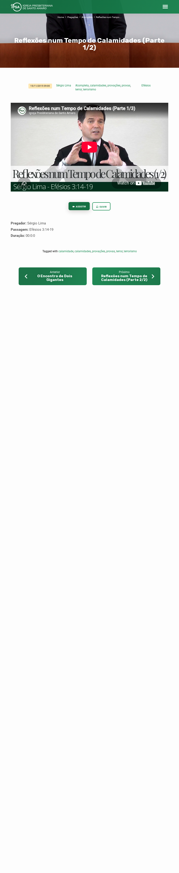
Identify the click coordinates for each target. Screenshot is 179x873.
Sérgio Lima (63, 85)
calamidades (98, 85)
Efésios (146, 85)
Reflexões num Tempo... (108, 17)
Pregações (72, 17)
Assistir (80, 206)
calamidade (66, 251)
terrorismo (89, 89)
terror (78, 89)
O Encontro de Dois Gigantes (54, 278)
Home (61, 17)
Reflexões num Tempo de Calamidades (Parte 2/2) (124, 278)
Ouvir (103, 207)
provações (113, 85)
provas (126, 85)
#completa (87, 17)
